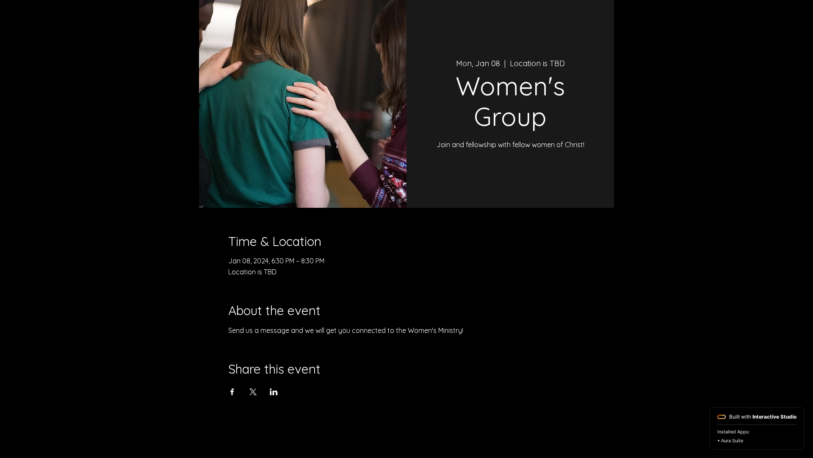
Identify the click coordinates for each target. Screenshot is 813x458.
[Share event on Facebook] (232, 391)
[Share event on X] (253, 391)
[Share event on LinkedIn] (274, 391)
